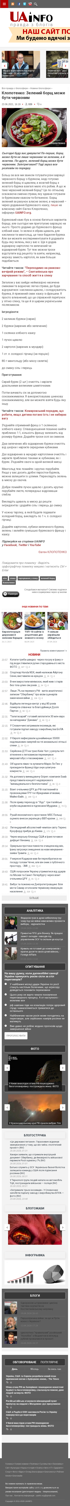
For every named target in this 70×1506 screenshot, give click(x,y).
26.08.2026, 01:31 (18, 1151)
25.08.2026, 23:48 (18, 1199)
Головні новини (21, 1464)
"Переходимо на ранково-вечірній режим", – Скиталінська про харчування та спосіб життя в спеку (31, 271)
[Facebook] (18, 4)
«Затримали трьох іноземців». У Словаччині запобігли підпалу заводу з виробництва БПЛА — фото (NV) (37, 1193)
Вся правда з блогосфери (15, 88)
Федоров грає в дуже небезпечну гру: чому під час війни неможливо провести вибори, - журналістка (43, 921)
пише (55, 205)
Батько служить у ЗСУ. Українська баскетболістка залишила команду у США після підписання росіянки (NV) (37, 1170)
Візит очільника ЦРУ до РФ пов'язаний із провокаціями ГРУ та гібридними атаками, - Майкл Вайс (36, 793)
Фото (35, 1049)
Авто (46, 1468)
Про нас (9, 1495)
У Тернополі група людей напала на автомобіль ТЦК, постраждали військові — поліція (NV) (36, 1181)
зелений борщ (48, 578)
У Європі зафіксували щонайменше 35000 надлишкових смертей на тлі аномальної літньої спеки (38, 742)
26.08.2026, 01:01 (18, 1163)
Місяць (35, 1369)
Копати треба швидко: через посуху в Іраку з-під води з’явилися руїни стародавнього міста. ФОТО (37, 663)
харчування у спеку (28, 578)
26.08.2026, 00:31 (18, 1176)
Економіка (57, 1464)
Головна (9, 1464)
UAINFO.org (23, 212)
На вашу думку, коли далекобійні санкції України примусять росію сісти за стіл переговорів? (31, 976)
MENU (4, 4)
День (15, 1369)
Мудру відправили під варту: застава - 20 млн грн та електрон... (19, 73)
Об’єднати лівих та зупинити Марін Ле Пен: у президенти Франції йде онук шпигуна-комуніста (36, 767)
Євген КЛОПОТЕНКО (53, 552)
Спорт (8, 1472)
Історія (31, 1468)
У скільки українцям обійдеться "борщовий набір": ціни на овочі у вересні (57, 639)
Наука (24, 1468)
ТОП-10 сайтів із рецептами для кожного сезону (34, 634)
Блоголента (50, 1472)
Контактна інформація (24, 1495)
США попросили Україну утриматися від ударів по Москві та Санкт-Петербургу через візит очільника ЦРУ (38, 875)
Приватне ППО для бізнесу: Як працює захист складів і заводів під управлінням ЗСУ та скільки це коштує (42, 936)
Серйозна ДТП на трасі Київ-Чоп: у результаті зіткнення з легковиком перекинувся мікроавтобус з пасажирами (37, 755)
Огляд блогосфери (34, 1472)
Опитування (35, 966)
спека (12, 578)
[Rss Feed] (12, 4)
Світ (7, 1468)
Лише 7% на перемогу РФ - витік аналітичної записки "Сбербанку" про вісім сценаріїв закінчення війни (36, 694)
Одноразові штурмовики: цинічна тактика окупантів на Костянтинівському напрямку (39, 1306)
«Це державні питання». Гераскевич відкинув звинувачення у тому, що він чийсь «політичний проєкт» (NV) (35, 1144)
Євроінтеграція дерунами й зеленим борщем (12, 634)
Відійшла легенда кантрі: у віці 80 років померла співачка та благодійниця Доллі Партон (34, 707)
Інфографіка (35, 1255)
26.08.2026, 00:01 (18, 1186)
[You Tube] (30, 4)
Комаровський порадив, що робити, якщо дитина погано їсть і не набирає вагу (34, 414)
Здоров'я (58, 1468)
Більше (34, 898)
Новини (34, 654)
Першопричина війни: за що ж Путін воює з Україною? (40, 1320)
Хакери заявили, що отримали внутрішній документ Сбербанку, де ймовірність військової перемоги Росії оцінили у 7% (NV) (36, 1157)
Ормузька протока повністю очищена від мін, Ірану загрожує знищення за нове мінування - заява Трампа (37, 849)
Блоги (35, 1295)
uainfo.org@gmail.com (45, 1495)
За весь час (54, 1369)
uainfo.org (38, 1488)
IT (51, 1468)
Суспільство (45, 1464)
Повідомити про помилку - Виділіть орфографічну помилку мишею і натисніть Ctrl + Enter (34, 566)
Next (66, 66)
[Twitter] (24, 4)
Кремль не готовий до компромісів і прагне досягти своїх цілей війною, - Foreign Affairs (40, 951)
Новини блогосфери (40, 88)
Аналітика (35, 910)
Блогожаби (35, 1208)
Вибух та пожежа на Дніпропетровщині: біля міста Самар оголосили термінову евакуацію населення (36, 888)
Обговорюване (24, 1362)
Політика (34, 1464)
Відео (21, 1472)
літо (5, 578)
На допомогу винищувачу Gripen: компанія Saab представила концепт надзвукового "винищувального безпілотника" (38, 780)
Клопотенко (9, 583)
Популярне (49, 1362)
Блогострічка (35, 1135)
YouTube (35, 545)
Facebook (10, 545)
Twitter (23, 545)
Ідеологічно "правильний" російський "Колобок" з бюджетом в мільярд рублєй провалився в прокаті (41, 1335)
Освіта (39, 1468)
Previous (3, 66)
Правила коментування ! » (53, 650)
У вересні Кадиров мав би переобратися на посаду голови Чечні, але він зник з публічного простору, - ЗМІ (37, 862)
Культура (15, 1468)
